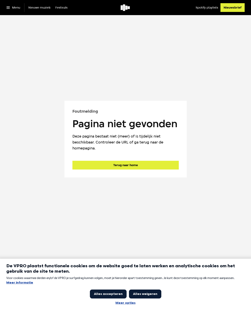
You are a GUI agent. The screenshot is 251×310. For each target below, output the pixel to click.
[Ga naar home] (125, 8)
